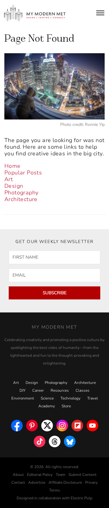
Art (8, 179)
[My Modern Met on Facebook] (17, 424)
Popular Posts (23, 172)
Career (38, 390)
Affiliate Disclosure (65, 482)
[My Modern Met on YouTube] (92, 424)
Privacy (91, 482)
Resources (60, 390)
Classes (83, 390)
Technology (70, 398)
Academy (46, 406)
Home (12, 166)
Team (60, 474)
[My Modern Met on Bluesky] (70, 440)
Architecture (20, 199)
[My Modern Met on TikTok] (39, 440)
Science (47, 398)
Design (13, 186)
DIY (22, 390)
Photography (21, 192)
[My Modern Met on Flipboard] (77, 424)
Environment (22, 398)
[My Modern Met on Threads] (54, 440)
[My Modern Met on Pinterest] (32, 424)
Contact (18, 482)
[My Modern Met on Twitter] (47, 424)
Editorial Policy (40, 474)
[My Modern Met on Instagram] (62, 424)
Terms (54, 490)
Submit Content (83, 474)
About (18, 474)
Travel (92, 398)
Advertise (36, 482)
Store (66, 406)
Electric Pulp (81, 498)
